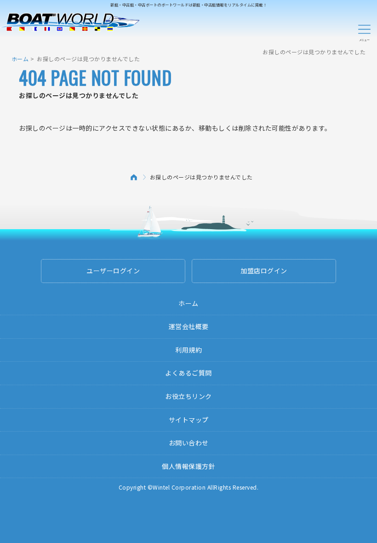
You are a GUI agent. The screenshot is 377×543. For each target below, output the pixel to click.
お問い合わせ (189, 442)
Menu (364, 31)
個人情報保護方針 (188, 466)
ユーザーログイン (113, 270)
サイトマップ (189, 419)
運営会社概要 (189, 326)
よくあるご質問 (188, 372)
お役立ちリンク (188, 396)
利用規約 (188, 349)
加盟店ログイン (263, 270)
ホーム (20, 59)
